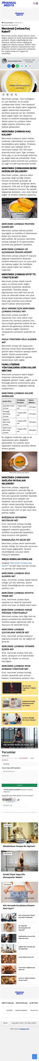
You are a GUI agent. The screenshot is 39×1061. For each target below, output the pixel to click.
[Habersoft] (24, 1029)
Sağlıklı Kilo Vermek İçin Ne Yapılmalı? (26, 948)
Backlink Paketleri (21, 1010)
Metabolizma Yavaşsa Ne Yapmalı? (19, 846)
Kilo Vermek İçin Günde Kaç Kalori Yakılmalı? (26, 916)
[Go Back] (34, 1056)
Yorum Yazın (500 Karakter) (11, 768)
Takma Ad (5, 756)
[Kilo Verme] (19, 833)
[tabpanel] (19, 738)
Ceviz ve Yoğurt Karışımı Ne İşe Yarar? (26, 979)
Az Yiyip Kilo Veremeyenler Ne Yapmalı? (24, 928)
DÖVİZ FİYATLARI (21, 1003)
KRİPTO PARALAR (8, 1003)
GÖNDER (19, 785)
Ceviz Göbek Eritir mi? (26, 957)
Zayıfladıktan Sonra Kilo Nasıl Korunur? (26, 937)
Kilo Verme (18, 23)
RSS (6, 1023)
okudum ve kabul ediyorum (18, 791)
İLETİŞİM (9, 1010)
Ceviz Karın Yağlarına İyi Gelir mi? (26, 969)
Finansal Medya (8, 23)
